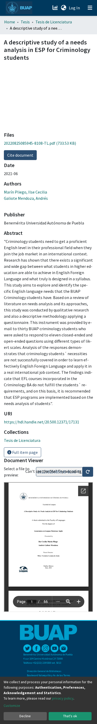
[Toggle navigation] (90, 8)
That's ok (70, 716)
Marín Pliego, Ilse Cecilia (25, 192)
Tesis (25, 21)
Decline (25, 716)
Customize (12, 705)
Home (9, 21)
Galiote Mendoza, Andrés (26, 198)
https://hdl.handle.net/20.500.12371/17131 (41, 421)
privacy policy (62, 698)
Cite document (20, 155)
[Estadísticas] (55, 8)
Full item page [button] (24, 452)
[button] (63, 8)
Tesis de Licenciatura (53, 21)
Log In (75, 7)
